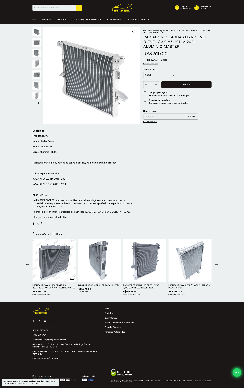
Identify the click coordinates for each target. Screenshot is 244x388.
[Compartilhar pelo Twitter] (37, 223)
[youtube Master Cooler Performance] (45, 321)
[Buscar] (79, 8)
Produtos (46, 20)
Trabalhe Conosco (114, 20)
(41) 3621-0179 (39, 335)
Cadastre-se (185, 9)
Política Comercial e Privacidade (86, 20)
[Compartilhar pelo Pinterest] (41, 223)
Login (183, 7)
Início (34, 20)
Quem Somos (61, 20)
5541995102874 (40, 330)
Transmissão (149, 69)
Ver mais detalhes (150, 64)
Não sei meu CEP (150, 122)
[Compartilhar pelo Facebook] (33, 223)
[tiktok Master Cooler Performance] (51, 321)
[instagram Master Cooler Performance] (33, 321)
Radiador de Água (156, 31)
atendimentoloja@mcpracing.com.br (49, 340)
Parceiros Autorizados (138, 20)
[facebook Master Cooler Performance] (39, 321)
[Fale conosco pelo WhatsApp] (237, 372)
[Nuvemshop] (122, 381)
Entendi (38, 383)
